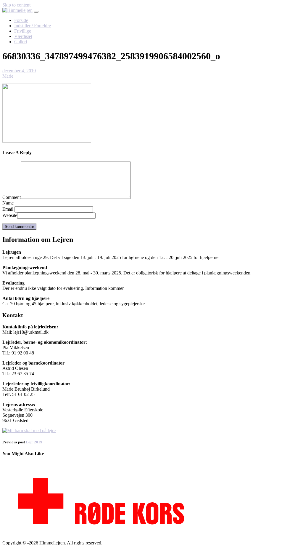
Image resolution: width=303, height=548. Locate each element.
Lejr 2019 (34, 442)
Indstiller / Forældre (32, 25)
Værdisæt (23, 36)
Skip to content (16, 4)
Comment (11, 197)
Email (7, 209)
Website (9, 215)
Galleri (20, 41)
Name (8, 202)
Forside (21, 20)
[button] (36, 12)
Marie (7, 76)
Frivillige (22, 30)
